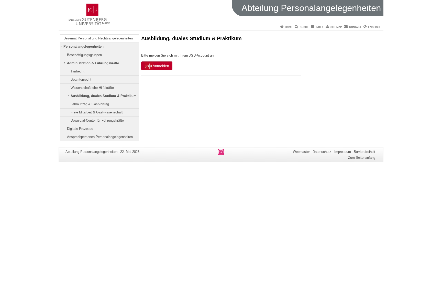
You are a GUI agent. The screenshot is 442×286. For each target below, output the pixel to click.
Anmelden (161, 66)
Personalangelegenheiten (83, 46)
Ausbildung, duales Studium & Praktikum (104, 96)
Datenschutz (322, 152)
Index (320, 27)
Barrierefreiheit (364, 152)
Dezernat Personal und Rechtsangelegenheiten (98, 38)
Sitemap (336, 27)
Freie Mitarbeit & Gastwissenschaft (97, 112)
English (374, 27)
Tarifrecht (77, 71)
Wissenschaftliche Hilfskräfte (92, 88)
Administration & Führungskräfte (93, 63)
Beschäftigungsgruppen (84, 55)
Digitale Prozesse (80, 129)
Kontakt (355, 27)
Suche (304, 27)
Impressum (342, 152)
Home (289, 27)
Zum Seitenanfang (361, 158)
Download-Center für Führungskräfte (97, 120)
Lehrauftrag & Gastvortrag (90, 104)
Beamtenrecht (81, 79)
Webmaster (301, 152)
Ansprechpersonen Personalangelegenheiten (100, 137)
